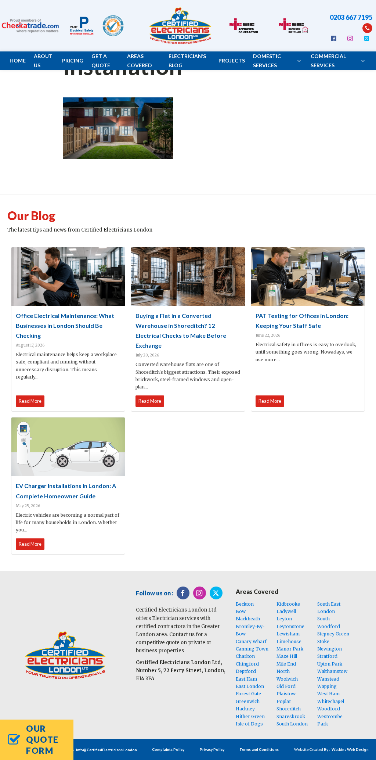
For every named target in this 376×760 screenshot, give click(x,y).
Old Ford (286, 686)
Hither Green (250, 716)
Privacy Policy (212, 749)
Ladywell (286, 611)
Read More (30, 401)
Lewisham (288, 634)
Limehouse (288, 641)
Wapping (327, 686)
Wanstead (328, 679)
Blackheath (248, 618)
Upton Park (329, 664)
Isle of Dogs (249, 724)
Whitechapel (330, 701)
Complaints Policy (168, 749)
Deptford (246, 671)
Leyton (284, 618)
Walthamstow (332, 671)
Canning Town (252, 649)
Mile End (286, 664)
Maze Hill (286, 656)
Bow (241, 611)
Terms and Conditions (259, 749)
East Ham (246, 679)
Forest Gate (248, 693)
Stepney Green (333, 634)
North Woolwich (287, 674)
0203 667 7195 (351, 17)
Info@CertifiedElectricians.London (106, 750)
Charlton (245, 656)
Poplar (283, 701)
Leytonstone (290, 626)
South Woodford (328, 622)
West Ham (328, 693)
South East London (328, 607)
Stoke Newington (329, 645)
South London (292, 724)
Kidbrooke (288, 604)
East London (250, 686)
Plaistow (286, 693)
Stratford (327, 656)
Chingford (247, 664)
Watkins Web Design (350, 749)
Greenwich (248, 701)
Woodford (328, 708)
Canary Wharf (251, 641)
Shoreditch (288, 708)
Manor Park (289, 649)
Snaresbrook (290, 716)
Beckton (245, 604)
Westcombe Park (330, 720)
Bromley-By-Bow (250, 630)
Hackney (245, 708)
